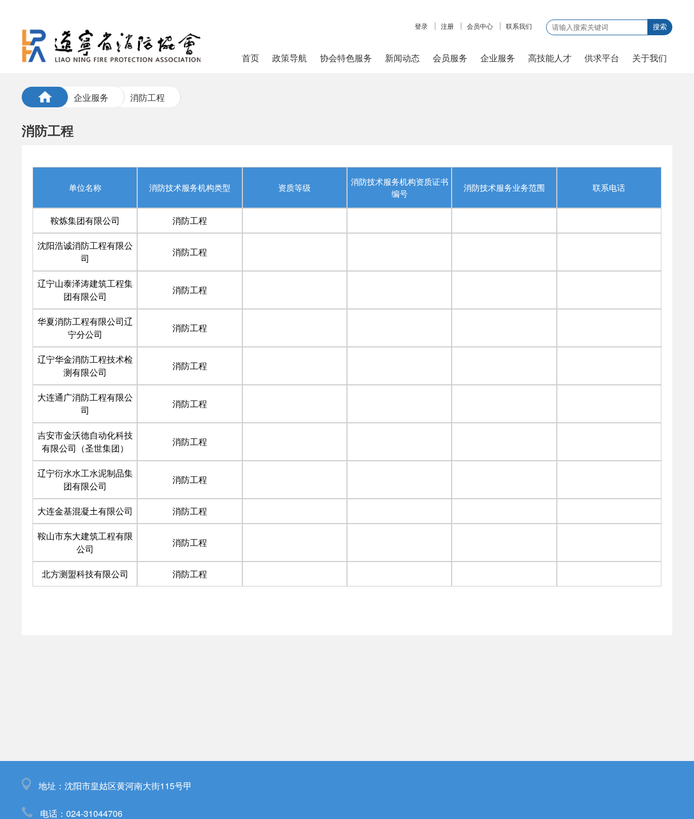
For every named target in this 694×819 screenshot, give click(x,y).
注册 (447, 26)
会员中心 (480, 26)
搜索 (660, 27)
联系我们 (519, 26)
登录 (421, 26)
